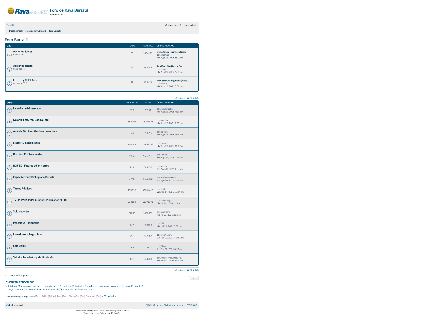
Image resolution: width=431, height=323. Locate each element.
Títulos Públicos (22, 188)
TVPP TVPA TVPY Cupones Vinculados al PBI (40, 200)
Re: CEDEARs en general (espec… (173, 80)
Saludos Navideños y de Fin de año (33, 257)
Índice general (16, 305)
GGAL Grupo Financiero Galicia (171, 52)
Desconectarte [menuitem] (190, 25)
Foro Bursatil (16, 40)
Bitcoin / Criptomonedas (27, 154)
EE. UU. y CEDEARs (25, 80)
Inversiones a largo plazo (27, 234)
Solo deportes (21, 211)
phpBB (93, 311)
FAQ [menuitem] (11, 25)
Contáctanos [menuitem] (155, 305)
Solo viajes (19, 246)
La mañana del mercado (27, 108)
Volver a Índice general (18, 275)
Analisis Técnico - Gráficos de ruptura (35, 131)
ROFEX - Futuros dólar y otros (31, 165)
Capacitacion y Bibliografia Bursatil (33, 177)
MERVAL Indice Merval (26, 142)
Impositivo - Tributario (26, 223)
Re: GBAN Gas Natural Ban (169, 66)
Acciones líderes (22, 51)
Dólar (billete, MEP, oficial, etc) (31, 120)
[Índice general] (28, 11)
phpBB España (113, 313)
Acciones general (23, 65)
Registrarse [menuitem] (173, 25)
